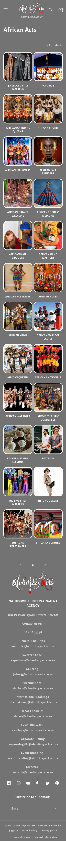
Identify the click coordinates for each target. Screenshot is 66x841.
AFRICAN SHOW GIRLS (48, 377)
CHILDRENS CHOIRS (48, 543)
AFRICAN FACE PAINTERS (48, 172)
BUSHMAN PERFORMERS (18, 545)
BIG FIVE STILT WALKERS (18, 503)
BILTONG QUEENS (48, 501)
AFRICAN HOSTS (48, 296)
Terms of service (21, 837)
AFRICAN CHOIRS (48, 128)
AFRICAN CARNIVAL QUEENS (18, 130)
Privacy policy (49, 830)
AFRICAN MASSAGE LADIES (48, 337)
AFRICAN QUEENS (18, 377)
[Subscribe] (54, 809)
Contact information (46, 837)
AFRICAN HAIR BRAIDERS (18, 256)
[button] (5, 10)
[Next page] (45, 565)
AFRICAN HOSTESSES (18, 296)
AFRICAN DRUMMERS (18, 170)
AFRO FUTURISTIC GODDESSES (48, 418)
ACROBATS (48, 85)
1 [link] (21, 564)
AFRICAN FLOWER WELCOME (18, 214)
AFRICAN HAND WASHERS (48, 256)
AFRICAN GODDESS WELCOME (48, 214)
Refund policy (29, 830)
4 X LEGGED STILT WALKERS (18, 87)
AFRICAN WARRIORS (18, 416)
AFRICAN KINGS (17, 335)
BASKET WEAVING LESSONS (18, 460)
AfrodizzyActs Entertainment (30, 826)
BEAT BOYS (48, 458)
